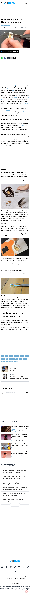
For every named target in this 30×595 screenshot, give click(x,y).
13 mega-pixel (10, 361)
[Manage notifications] (26, 591)
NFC (26, 97)
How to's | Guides (5, 25)
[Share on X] (8, 58)
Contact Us (14, 576)
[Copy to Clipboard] (14, 58)
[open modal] (28, 3)
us (15, 85)
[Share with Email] (11, 58)
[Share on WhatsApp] (2, 58)
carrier (23, 112)
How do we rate (15, 583)
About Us (6, 576)
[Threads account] (28, 567)
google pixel (16, 456)
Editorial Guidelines (20, 578)
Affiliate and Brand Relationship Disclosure (15, 581)
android (16, 355)
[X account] (2, 567)
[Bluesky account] (24, 567)
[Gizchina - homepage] (9, 3)
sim (21, 358)
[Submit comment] (27, 393)
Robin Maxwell (7, 27)
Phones (11, 355)
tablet (21, 355)
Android (9, 88)
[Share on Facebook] (5, 58)
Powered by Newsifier (15, 592)
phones (14, 88)
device (27, 103)
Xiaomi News (16, 448)
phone (8, 110)
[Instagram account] (11, 567)
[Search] (23, 3)
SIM (13, 90)
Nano (2, 145)
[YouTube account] (19, 567)
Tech (3, 355)
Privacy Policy (22, 576)
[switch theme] (26, 3)
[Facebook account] (6, 567)
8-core (16, 97)
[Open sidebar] (1, 3)
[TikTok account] (15, 567)
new (6, 88)
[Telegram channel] (15, 571)
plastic (24, 125)
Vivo (13, 430)
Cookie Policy (10, 578)
